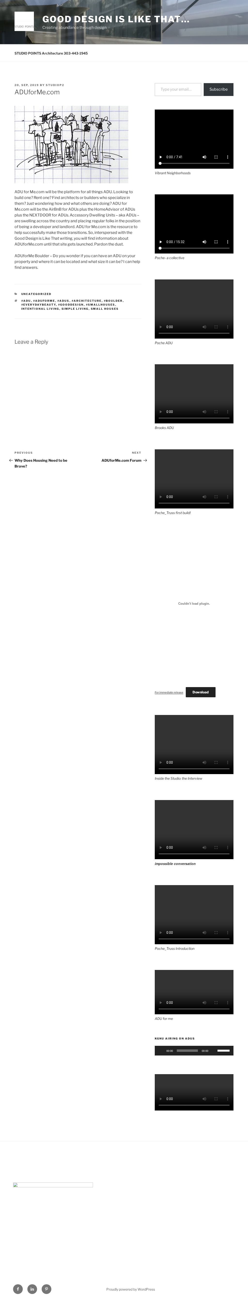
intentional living (40, 308)
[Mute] (213, 1050)
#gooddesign (71, 304)
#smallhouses (100, 304)
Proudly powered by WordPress (130, 1289)
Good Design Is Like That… (116, 19)
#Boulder (113, 300)
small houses (105, 308)
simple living (75, 308)
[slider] (224, 1050)
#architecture (87, 300)
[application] (194, 1050)
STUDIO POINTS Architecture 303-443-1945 (51, 53)
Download (201, 692)
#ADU (26, 300)
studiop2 (55, 85)
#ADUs (63, 300)
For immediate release (169, 692)
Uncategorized (36, 294)
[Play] (161, 1050)
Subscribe (218, 89)
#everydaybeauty (38, 304)
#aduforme (44, 300)
